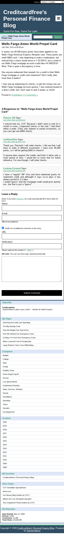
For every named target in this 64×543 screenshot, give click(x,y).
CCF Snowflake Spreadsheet (14, 488)
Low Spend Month (10, 382)
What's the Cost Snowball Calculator (17, 499)
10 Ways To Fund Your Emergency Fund (19, 338)
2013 (5, 448)
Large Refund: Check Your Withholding (18, 345)
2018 (5, 430)
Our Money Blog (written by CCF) (16, 495)
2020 (5, 422)
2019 (5, 426)
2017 (5, 433)
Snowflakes (7, 397)
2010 (5, 460)
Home (4, 36)
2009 (5, 463)
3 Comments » (31, 95)
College (6, 359)
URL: (4, 232)
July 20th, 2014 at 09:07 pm (14, 142)
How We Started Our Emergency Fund (18, 334)
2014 (5, 445)
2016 (5, 437)
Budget (5, 355)
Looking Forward (12, 168)
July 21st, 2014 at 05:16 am (14, 171)
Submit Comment (32, 293)
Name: (5, 203)
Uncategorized (8, 412)
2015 (5, 441)
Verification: (7, 242)
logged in (19, 199)
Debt (5, 363)
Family (5, 367)
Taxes (5, 404)
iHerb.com (7, 491)
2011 (5, 456)
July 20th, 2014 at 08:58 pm (14, 120)
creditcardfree (10, 139)
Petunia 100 (9, 118)
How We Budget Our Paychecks (16, 330)
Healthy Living (8, 370)
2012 (5, 452)
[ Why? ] (30, 250)
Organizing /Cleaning (11, 385)
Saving (5, 393)
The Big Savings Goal (11, 326)
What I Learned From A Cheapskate (17, 341)
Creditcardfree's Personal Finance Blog (18, 477)
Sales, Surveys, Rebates (13, 389)
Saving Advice (33, 530)
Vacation (6, 408)
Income (6, 378)
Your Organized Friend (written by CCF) (19, 503)
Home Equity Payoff (11, 374)
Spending (6, 401)
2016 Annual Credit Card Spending (16, 323)
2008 (5, 467)
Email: (5, 213)
